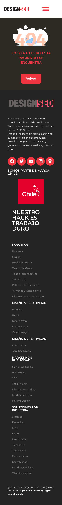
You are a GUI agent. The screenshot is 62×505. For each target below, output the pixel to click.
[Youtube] (31, 161)
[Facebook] (12, 161)
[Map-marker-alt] (50, 161)
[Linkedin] (40, 161)
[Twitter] (21, 161)
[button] (45, 8)
